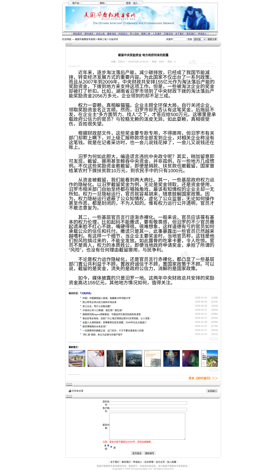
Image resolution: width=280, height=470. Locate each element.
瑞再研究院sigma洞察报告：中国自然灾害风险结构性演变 (111, 314)
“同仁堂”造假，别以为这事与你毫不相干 (102, 334)
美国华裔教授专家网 (85, 39)
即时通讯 (88, 33)
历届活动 (168, 33)
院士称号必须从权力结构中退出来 (99, 302)
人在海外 (157, 33)
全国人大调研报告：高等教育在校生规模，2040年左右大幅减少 (114, 322)
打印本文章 (77, 391)
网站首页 (77, 33)
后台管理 (148, 462)
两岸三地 (145, 33)
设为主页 (160, 462)
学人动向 (134, 33)
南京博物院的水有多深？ (94, 326)
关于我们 (179, 33)
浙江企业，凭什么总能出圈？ (97, 306)
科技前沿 (123, 33)
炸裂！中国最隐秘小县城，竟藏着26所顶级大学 (106, 298)
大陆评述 (113, 39)
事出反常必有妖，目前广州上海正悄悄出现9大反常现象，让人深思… (117, 318)
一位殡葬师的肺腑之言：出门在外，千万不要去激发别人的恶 (113, 330)
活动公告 (100, 33)
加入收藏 (171, 462)
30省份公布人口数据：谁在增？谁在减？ (103, 310)
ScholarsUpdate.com (141, 468)
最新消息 (111, 33)
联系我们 (191, 33)
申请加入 (202, 33)
